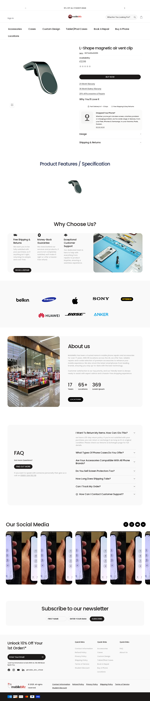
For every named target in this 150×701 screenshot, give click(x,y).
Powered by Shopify (136, 696)
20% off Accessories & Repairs (92, 94)
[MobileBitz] (17, 687)
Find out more (23, 466)
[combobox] (122, 17)
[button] (15, 28)
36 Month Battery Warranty (90, 89)
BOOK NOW (100, 127)
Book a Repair (22, 270)
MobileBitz (128, 696)
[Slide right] (124, 8)
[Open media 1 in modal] (41, 77)
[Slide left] (25, 8)
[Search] (134, 17)
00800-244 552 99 (28, 475)
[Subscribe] (42, 657)
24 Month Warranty (87, 84)
